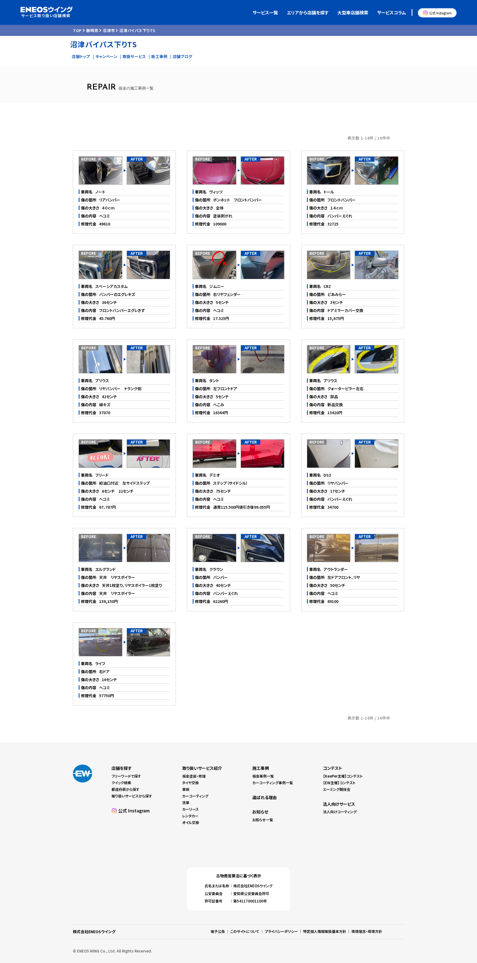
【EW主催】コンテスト (339, 782)
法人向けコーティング (340, 811)
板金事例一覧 (263, 776)
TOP (77, 30)
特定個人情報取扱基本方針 (324, 931)
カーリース (190, 809)
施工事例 (159, 56)
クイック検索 (121, 782)
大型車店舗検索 (352, 12)
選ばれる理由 (264, 797)
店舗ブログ (182, 56)
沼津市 (109, 30)
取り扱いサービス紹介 (202, 768)
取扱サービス (134, 56)
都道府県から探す (125, 789)
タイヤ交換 (190, 782)
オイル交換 (190, 822)
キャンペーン (106, 56)
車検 (185, 789)
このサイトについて (244, 931)
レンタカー (190, 815)
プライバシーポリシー (281, 931)
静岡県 (92, 30)
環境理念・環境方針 (366, 931)
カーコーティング (195, 796)
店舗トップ (81, 56)
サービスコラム (391, 12)
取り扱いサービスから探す (132, 796)
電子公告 (218, 931)
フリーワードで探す (126, 776)
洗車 (185, 802)
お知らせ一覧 (262, 819)
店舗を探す (121, 768)
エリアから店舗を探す (307, 12)
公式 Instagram (440, 13)
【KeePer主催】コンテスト (343, 776)
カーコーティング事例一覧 (272, 782)
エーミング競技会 (336, 789)
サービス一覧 (265, 12)
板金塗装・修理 (194, 776)
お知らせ (260, 812)
